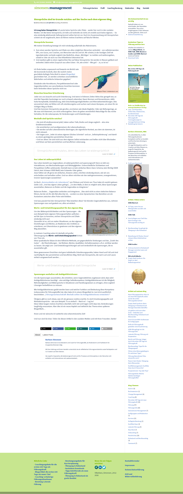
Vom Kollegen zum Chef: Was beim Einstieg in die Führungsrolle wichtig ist (137, 220)
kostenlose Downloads (74, 468)
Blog (138, 8)
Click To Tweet (107, 154)
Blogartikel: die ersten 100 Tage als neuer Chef (46, 473)
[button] (45, 328)
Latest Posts (48, 335)
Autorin (130, 389)
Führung (131, 405)
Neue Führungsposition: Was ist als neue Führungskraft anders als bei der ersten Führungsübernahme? (138, 297)
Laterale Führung (133, 427)
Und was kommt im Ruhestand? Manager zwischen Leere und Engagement (138, 250)
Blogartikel (70, 74)
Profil (103, 8)
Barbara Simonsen (41, 22)
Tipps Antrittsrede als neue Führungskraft (76, 472)
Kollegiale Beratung (134, 421)
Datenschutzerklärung (135, 35)
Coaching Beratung (114, 8)
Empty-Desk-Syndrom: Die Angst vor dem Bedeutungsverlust (136, 260)
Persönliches (64, 22)
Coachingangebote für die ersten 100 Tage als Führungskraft (45, 467)
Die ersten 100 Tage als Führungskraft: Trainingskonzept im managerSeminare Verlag (136, 119)
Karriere (130, 418)
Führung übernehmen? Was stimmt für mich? (137, 357)
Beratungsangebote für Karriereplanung (74, 462)
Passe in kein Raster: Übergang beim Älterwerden (138, 362)
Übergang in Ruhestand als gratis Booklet (76, 477)
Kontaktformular (132, 461)
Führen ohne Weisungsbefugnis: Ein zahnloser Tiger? (138, 352)
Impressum (130, 465)
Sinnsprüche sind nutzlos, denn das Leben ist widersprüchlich (73, 150)
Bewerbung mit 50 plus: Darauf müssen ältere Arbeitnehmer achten (138, 238)
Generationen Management (137, 411)
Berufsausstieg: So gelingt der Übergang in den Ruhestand (138, 229)
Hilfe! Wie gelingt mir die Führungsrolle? (136, 330)
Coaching (57, 22)
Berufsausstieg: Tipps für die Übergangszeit (137, 347)
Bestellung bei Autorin (135, 124)
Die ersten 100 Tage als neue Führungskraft (137, 401)
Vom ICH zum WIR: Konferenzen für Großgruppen (138, 321)
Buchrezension (133, 391)
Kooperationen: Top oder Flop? (138, 371)
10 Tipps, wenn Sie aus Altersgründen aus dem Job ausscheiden (137, 208)
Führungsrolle (132, 408)
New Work (131, 430)
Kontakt (146, 8)
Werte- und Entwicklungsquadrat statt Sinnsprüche (66, 265)
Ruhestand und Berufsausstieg (138, 438)
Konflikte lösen (133, 424)
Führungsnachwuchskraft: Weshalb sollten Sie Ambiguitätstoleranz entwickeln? (77, 294)
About (37, 335)
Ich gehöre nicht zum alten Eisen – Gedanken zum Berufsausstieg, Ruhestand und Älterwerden (138, 313)
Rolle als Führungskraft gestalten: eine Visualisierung (137, 325)
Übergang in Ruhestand (75, 466)
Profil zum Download (135, 163)
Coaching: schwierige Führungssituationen (43, 478)
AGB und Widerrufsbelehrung (133, 475)
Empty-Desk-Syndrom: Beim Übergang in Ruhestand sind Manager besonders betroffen (137, 305)
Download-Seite (133, 58)
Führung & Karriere (90, 8)
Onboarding (132, 433)
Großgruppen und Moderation (138, 413)
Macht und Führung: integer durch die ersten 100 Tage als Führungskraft (137, 341)
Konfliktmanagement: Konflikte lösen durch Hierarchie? (138, 367)
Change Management (135, 394)
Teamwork (131, 443)
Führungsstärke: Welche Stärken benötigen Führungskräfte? (136, 376)
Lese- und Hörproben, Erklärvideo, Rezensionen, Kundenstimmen (136, 112)
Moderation (129, 8)
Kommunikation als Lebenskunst (55, 182)
